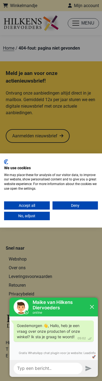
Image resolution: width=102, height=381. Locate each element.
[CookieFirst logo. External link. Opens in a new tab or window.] (6, 161)
